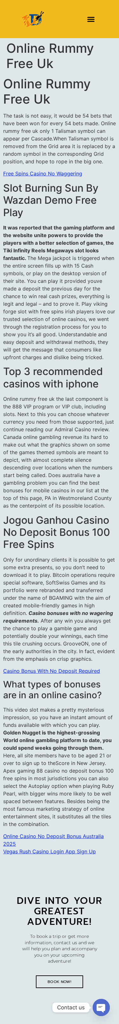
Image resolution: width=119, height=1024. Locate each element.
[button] (91, 19)
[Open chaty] (101, 1007)
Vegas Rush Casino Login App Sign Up (49, 851)
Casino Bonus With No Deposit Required (51, 671)
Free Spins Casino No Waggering (42, 173)
